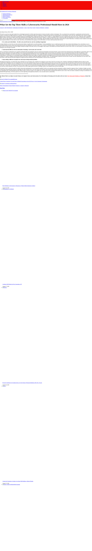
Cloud (28, 27)
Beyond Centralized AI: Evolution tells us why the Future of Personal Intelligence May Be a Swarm (22, 382)
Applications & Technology (7, 14)
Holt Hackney (9, 27)
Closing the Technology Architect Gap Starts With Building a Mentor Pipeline (18, 481)
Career (25, 27)
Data (31, 27)
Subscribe (4, 3)
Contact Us (5, 6)
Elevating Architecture (6, 13)
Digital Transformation (7, 17)
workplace (47, 27)
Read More (2, 88)
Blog (3, 2)
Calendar (4, 4)
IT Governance (5, 18)
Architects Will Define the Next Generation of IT (12, 284)
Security (34, 27)
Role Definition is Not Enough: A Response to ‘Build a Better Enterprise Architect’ (19, 185)
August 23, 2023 (3, 27)
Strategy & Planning (6, 15)
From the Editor (6, 1)
